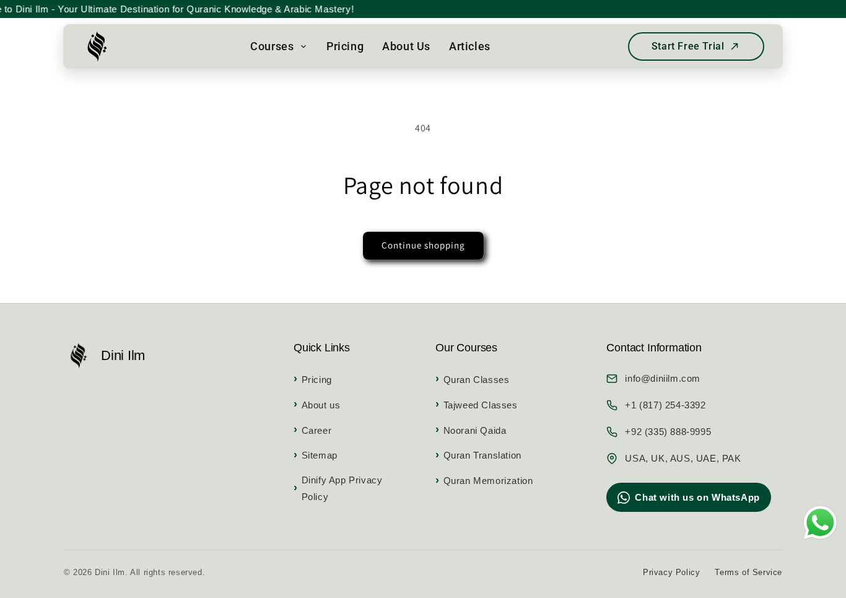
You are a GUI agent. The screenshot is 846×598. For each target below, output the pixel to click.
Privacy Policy (671, 572)
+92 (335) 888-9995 (668, 431)
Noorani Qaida (474, 430)
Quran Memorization (488, 480)
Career (316, 430)
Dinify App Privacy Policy (342, 488)
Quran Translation (482, 455)
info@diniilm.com (662, 378)
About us (321, 405)
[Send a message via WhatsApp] (820, 522)
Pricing (317, 379)
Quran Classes (476, 379)
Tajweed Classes (480, 405)
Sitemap (320, 455)
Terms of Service (748, 572)
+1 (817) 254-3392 (665, 405)
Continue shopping (423, 245)
